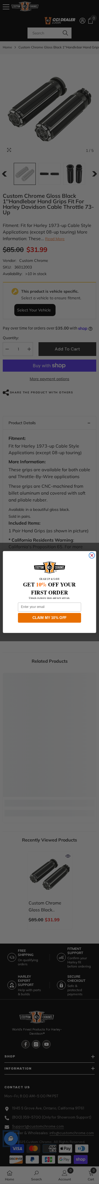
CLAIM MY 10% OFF (49, 618)
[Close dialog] (92, 555)
